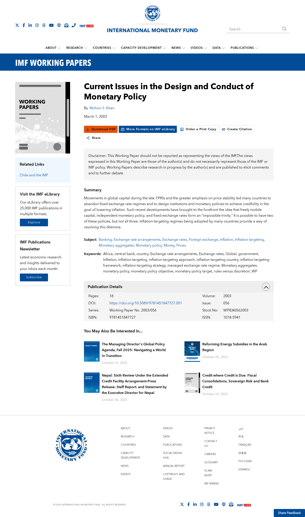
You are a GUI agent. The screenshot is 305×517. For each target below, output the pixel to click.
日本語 (242, 453)
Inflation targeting (249, 240)
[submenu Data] (223, 48)
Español (244, 469)
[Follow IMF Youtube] (51, 25)
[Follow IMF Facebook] (24, 25)
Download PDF (104, 129)
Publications (242, 47)
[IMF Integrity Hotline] (74, 25)
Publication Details (105, 286)
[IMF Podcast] (59, 25)
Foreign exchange (203, 240)
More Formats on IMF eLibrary (150, 129)
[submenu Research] (85, 48)
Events (126, 474)
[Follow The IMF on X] (17, 25)
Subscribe (34, 277)
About (51, 47)
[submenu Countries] (114, 48)
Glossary (211, 462)
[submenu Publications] (256, 48)
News (176, 47)
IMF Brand (211, 483)
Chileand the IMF (34, 175)
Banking (105, 240)
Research (74, 47)
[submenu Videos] (205, 48)
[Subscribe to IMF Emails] (66, 25)
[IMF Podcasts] (224, 504)
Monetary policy (149, 245)
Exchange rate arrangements (137, 240)
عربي (240, 428)
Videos (197, 47)
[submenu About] (59, 48)
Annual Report (174, 466)
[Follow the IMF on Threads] (44, 25)
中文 (241, 436)
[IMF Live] (86, 25)
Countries (102, 47)
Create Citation (239, 129)
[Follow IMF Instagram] (37, 25)
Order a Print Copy (201, 129)
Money (169, 245)
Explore (34, 222)
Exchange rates (174, 240)
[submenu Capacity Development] (164, 48)
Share (96, 138)
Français (244, 445)
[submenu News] (183, 48)
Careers (210, 454)
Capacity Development (141, 47)
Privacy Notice (209, 430)
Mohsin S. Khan (102, 108)
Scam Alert (208, 473)
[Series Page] (42, 117)
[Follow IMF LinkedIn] (30, 25)
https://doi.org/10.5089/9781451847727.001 (145, 303)
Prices (181, 245)
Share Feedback (289, 513)
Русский (245, 461)
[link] (88, 138)
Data (217, 47)
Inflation (226, 240)
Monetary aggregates (116, 245)
